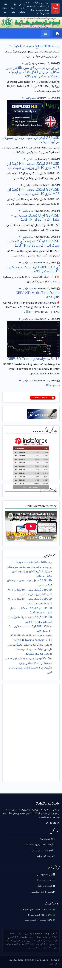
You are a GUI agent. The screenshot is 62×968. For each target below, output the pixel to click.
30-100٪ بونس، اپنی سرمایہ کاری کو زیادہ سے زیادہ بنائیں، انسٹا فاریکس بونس (29, 661)
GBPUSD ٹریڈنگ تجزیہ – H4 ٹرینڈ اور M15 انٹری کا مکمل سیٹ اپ (33, 191)
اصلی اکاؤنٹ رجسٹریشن (41, 892)
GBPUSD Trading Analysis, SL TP (33, 358)
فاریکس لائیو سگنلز (44, 880)
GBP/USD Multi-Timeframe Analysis (37, 295)
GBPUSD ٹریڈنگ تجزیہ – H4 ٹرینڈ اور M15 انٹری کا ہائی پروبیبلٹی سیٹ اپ (33, 166)
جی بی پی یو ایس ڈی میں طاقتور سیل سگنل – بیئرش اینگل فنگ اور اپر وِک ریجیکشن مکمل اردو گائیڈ (33, 72)
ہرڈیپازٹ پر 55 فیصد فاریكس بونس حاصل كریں (30, 670)
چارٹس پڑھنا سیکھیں (44, 856)
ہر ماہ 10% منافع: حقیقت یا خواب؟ (34, 46)
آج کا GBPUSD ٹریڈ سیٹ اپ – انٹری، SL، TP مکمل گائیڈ (33, 269)
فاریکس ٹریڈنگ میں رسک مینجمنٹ (33, 649)
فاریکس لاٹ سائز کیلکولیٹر (38, 654)
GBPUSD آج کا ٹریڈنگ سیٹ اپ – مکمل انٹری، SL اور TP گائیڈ (35, 217)
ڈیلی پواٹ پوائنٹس (22, 8)
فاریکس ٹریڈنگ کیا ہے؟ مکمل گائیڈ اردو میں (30, 644)
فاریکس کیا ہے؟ (46, 839)
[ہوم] (57, 33)
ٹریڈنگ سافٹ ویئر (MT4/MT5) (39, 844)
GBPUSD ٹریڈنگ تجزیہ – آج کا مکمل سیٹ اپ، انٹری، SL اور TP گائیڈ (34, 243)
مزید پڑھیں (30, 63)
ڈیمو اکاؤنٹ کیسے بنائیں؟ (42, 850)
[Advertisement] (31, 732)
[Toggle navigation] (45, 33)
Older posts (53, 385)
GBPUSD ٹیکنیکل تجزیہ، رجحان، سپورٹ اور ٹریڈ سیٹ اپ (31, 140)
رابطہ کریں (4, 10)
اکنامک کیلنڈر (12, 10)
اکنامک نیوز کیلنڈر (45, 886)
